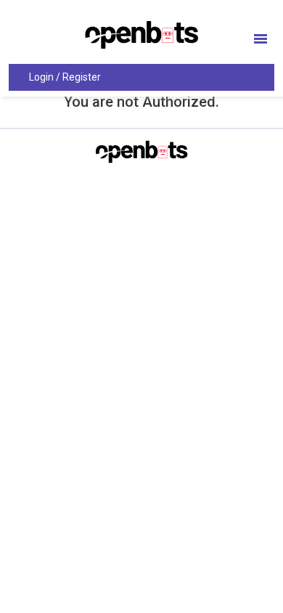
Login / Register (65, 77)
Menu (260, 38)
